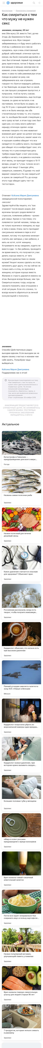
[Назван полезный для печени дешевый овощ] (21, 525)
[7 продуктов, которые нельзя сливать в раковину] (21, 1022)
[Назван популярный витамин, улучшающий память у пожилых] (21, 946)
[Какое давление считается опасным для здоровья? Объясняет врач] (21, 564)
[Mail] (8, 3)
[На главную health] (16, 3)
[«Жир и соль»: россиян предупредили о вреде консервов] (21, 831)
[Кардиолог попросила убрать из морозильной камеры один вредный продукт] (21, 716)
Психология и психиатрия (26, 11)
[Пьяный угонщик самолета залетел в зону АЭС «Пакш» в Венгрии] (21, 678)
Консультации (7, 11)
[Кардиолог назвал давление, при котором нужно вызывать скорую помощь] (21, 755)
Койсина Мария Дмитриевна (25, 195)
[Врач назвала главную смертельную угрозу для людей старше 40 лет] (21, 984)
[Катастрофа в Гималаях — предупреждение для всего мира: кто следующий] (21, 449)
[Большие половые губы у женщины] (21, 793)
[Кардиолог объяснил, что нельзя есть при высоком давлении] (21, 640)
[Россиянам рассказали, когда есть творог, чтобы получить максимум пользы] (21, 602)
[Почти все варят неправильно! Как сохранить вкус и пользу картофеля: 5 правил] (21, 908)
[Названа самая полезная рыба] (21, 487)
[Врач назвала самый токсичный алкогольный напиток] (21, 869)
